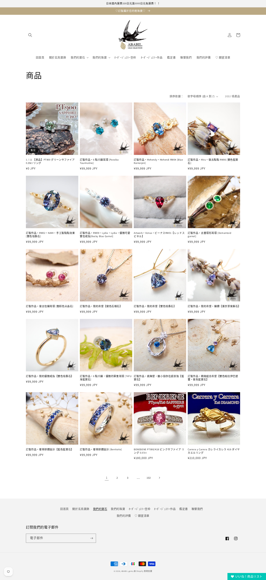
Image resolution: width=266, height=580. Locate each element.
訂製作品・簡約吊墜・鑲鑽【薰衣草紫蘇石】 (214, 306)
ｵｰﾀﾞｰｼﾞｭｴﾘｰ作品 (165, 509)
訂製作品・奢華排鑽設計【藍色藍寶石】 (50, 449)
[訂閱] (91, 538)
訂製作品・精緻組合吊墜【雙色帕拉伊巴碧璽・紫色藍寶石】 (213, 378)
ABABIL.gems (127, 571)
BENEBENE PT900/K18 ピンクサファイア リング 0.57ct (159, 451)
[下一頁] (159, 477)
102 (149, 477)
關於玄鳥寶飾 (80, 509)
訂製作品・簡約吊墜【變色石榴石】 (101, 306)
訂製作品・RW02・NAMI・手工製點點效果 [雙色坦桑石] (50, 234)
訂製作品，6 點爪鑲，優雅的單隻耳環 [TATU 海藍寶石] (105, 378)
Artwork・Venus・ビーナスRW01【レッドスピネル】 (159, 234)
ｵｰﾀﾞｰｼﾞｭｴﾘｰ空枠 (140, 509)
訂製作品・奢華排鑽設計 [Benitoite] (101, 449)
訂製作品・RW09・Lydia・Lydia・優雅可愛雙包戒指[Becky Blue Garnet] (105, 234)
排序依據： (177, 96)
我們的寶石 (100, 509)
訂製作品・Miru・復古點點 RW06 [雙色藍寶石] (213, 161)
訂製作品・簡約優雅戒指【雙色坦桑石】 (50, 376)
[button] (30, 35)
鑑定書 (183, 509)
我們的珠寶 (118, 509)
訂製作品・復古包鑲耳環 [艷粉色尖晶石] (49, 306)
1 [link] (106, 478)
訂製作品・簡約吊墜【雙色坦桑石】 (155, 306)
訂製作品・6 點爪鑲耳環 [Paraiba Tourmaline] (99, 161)
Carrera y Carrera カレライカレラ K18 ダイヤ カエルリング (214, 451)
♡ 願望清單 (142, 515)
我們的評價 (124, 515)
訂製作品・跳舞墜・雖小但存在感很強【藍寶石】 (159, 378)
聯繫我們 (197, 509)
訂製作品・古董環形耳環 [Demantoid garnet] (209, 234)
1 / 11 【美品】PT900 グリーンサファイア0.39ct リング (50, 161)
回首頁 (64, 509)
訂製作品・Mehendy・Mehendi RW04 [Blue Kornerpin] (158, 161)
